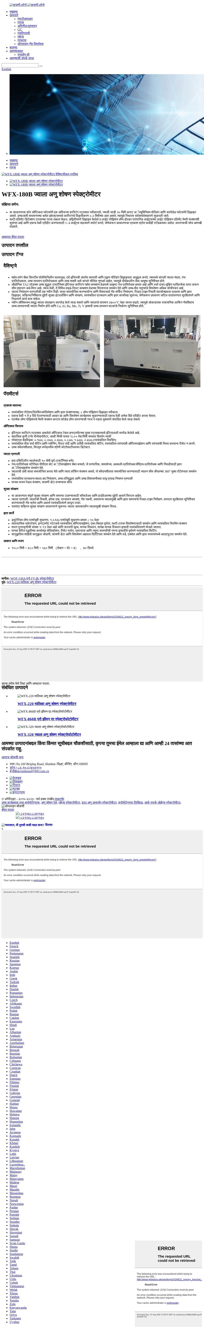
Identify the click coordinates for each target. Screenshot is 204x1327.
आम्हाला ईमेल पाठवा (13, 237)
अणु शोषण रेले (49, 802)
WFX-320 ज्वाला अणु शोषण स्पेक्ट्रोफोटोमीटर (49, 734)
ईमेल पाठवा (8, 809)
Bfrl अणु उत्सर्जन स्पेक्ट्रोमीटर (99, 802)
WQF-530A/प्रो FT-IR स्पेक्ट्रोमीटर (32, 578)
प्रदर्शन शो (23, 54)
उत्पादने (14, 15)
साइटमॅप (59, 799)
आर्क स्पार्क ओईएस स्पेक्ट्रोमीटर (162, 802)
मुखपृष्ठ (14, 11)
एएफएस (22, 40)
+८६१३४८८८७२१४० (31, 813)
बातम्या (13, 47)
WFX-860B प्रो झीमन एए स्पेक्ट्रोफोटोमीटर (48, 719)
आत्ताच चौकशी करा (13, 757)
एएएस (21, 22)
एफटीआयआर (25, 18)
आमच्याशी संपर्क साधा (22, 58)
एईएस (21, 36)
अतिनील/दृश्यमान (27, 26)
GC (20, 29)
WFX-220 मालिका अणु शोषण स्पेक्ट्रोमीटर (31, 582)
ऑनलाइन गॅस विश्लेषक (31, 44)
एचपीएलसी (24, 33)
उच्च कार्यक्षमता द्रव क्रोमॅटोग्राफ (21, 802)
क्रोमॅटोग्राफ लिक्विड (130, 802)
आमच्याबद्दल (16, 51)
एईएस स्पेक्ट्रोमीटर (69, 802)
